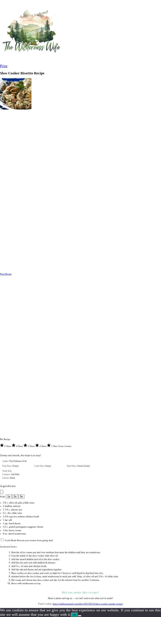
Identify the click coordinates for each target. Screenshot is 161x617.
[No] (79, 615)
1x (8, 496)
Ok (74, 614)
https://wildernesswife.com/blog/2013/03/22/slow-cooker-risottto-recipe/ (88, 604)
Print (3, 66)
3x (21, 496)
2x (15, 496)
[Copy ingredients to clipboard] (1, 492)
